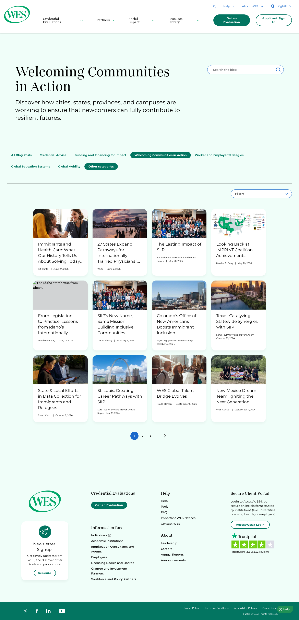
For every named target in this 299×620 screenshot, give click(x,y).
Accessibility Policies (245, 608)
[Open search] (214, 6)
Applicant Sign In (273, 20)
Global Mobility (69, 166)
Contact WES (170, 523)
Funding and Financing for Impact (100, 155)
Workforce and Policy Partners (113, 579)
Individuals (99, 535)
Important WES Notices (178, 518)
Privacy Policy (191, 608)
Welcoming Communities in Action (160, 155)
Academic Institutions (107, 541)
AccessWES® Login (250, 524)
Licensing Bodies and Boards (112, 563)
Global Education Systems (30, 166)
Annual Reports (172, 554)
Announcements (173, 560)
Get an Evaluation (231, 20)
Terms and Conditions (216, 608)
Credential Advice (53, 155)
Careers (166, 549)
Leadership (169, 543)
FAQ (164, 512)
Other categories (101, 166)
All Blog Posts (21, 155)
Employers (99, 557)
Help (164, 501)
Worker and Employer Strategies (219, 155)
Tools (164, 506)
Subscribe (44, 572)
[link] (60, 242)
